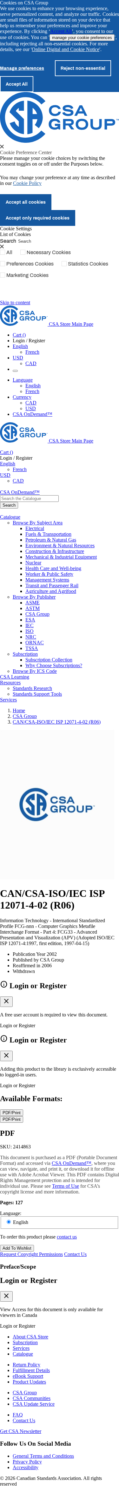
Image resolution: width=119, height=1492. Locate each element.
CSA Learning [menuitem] (14, 677)
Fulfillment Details (31, 1370)
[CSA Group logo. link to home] (59, 141)
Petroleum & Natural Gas (50, 539)
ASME (32, 602)
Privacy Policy (27, 1461)
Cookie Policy (27, 183)
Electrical (34, 528)
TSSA (31, 648)
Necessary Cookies (49, 252)
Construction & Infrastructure (54, 551)
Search (8, 240)
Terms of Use (65, 1186)
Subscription (25, 1342)
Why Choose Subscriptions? (53, 665)
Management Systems (47, 579)
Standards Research (32, 688)
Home (19, 710)
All (9, 252)
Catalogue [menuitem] (10, 517)
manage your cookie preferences (82, 37)
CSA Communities (31, 1398)
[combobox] (29, 498)
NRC (30, 637)
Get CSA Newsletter (20, 1431)
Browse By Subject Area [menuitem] (38, 522)
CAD (30, 363)
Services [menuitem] (8, 699)
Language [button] (23, 380)
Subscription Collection (48, 659)
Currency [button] (22, 397)
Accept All (61, 31)
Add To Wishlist (17, 1248)
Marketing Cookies (27, 275)
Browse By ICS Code (35, 671)
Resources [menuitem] (10, 682)
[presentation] (2, 146)
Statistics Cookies (88, 263)
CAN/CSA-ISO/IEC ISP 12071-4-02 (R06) (57, 722)
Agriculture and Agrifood (50, 591)
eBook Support (28, 1376)
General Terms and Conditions (43, 1456)
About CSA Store (30, 1336)
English (33, 385)
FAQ (18, 1414)
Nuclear (33, 562)
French (32, 352)
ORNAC (34, 642)
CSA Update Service (34, 1404)
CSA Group (37, 614)
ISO (29, 631)
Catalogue (23, 1354)
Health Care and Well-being (53, 568)
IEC (29, 625)
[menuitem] (72, 528)
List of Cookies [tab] (15, 234)
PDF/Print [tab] (12, 1112)
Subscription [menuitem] (25, 654)
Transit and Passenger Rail (51, 585)
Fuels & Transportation (48, 534)
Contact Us (75, 1254)
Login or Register (28, 1280)
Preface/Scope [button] (18, 1266)
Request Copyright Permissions (31, 1254)
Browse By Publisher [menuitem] (34, 597)
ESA (30, 619)
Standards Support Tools (37, 694)
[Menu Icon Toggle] (15, 371)
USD (18, 357)
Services (21, 1348)
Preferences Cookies (30, 263)
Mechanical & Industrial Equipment (61, 557)
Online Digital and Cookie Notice (65, 49)
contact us (67, 1236)
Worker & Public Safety (49, 574)
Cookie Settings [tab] (16, 228)
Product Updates (29, 1381)
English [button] (20, 346)
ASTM (32, 608)
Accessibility (25, 1467)
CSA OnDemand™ (32, 414)
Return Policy (26, 1364)
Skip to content (15, 302)
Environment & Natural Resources (60, 545)
